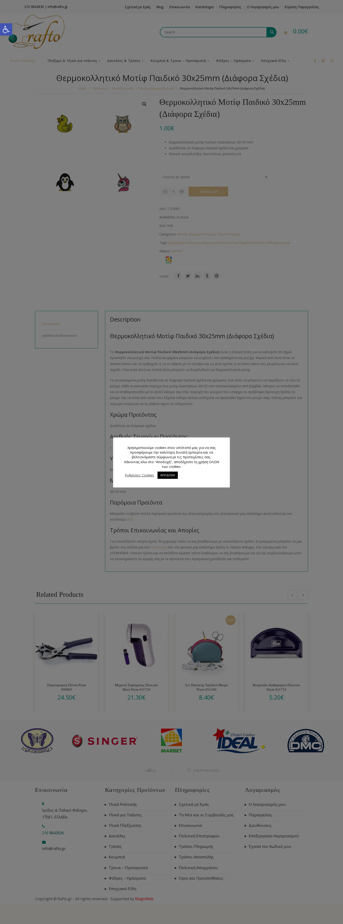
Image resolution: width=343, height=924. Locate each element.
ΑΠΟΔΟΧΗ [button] (167, 475)
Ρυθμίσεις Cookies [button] (139, 475)
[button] (6, 29)
